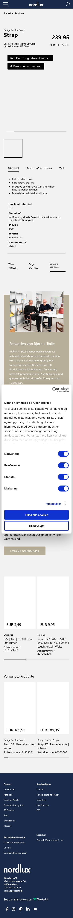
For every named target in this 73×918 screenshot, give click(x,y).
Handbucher (42, 805)
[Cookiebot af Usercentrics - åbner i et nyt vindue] (52, 389)
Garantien (41, 799)
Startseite (8, 13)
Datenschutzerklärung (14, 842)
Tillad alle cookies (36, 515)
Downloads (9, 789)
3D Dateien (9, 810)
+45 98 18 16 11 (12, 887)
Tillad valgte (36, 526)
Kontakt (40, 789)
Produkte (19, 13)
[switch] (63, 465)
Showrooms (9, 820)
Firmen (7, 784)
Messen (7, 825)
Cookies (7, 847)
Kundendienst (43, 784)
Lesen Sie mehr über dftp (24, 550)
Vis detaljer (53, 503)
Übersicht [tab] (13, 168)
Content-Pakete (11, 799)
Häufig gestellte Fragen (47, 794)
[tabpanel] (36, 213)
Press (6, 815)
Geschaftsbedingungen (15, 852)
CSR (38, 810)
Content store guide (13, 805)
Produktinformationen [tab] (39, 168)
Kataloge (8, 794)
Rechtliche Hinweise (14, 837)
